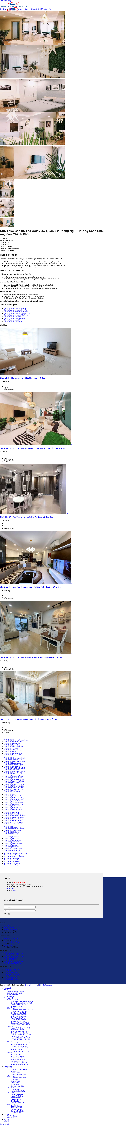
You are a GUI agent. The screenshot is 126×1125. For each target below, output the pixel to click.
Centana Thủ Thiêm (17, 1111)
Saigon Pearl (15, 1081)
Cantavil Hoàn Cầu (17, 1086)
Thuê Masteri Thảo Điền (12, 969)
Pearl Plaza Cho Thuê (18, 1018)
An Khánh (10, 1093)
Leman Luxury (15, 1073)
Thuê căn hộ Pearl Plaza (12, 751)
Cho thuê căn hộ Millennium (13, 321)
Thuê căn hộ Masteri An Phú (13, 778)
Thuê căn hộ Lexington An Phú (14, 799)
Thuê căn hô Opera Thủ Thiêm (14, 773)
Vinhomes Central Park (11, 938)
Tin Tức (6, 1114)
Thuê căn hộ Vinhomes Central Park (15, 740)
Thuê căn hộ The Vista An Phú (14, 801)
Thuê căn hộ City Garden (12, 743)
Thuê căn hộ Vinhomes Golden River (16, 758)
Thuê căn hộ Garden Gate (12, 812)
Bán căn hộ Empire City (11, 860)
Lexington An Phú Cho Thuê (20, 1051)
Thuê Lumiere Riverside (11, 974)
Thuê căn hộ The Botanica (12, 830)
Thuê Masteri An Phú (10, 971)
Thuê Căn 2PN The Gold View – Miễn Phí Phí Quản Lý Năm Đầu (26, 517)
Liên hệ (6, 1121)
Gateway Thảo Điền (17, 1103)
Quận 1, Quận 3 (12, 1000)
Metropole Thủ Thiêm (18, 1091)
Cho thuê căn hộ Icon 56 (12, 320)
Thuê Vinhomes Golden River (13, 956)
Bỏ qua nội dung (5, 1)
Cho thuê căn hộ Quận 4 (22, 9)
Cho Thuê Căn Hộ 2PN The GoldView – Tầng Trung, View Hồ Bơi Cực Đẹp (31, 657)
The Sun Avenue (16, 1107)
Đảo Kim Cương (16, 1106)
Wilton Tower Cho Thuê (18, 1019)
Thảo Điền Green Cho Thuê (20, 1033)
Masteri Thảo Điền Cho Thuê (20, 1028)
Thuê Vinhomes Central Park (13, 953)
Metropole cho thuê (17, 1061)
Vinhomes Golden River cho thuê (22, 1001)
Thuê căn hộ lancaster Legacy (13, 764)
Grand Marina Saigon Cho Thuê (21, 1003)
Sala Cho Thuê (16, 1054)
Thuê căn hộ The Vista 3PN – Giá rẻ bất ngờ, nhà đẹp (22, 378)
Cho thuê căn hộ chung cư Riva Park (16, 310)
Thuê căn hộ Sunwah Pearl (13, 741)
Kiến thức (10, 1117)
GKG (14, 890)
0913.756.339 (4, 1124)
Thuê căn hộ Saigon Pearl (12, 745)
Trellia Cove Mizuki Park (12, 926)
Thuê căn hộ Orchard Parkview (14, 819)
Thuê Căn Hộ (8, 998)
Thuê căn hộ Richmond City (13, 753)
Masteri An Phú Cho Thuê (19, 1044)
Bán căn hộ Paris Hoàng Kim (13, 855)
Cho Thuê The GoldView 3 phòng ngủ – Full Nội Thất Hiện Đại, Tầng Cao (30, 587)
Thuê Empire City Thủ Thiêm (13, 961)
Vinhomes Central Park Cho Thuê (22, 1010)
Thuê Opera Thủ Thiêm (11, 955)
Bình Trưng (11, 1104)
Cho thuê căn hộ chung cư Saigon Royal (17, 313)
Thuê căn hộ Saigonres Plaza (13, 755)
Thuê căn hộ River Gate (11, 847)
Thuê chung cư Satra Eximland (14, 824)
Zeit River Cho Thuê (17, 1058)
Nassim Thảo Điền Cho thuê (20, 1038)
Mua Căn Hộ (8, 1066)
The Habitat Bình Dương (15, 991)
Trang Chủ (7, 988)
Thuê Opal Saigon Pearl (19, 1016)
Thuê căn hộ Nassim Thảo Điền (14, 784)
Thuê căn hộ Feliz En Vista (12, 807)
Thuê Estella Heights (10, 977)
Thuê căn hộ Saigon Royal (12, 840)
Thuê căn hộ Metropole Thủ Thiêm (15, 771)
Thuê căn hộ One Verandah (13, 809)
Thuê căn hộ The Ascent (12, 791)
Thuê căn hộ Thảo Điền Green (14, 788)
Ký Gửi (6, 1119)
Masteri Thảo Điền (17, 1096)
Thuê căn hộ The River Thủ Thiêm (15, 768)
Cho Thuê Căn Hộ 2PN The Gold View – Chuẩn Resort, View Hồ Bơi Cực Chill (32, 448)
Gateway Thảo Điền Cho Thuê (21, 1034)
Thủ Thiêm (10, 1053)
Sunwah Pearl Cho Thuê (19, 1011)
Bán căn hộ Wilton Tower (12, 861)
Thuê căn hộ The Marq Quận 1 (14, 760)
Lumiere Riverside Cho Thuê (20, 1043)
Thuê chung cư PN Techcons (13, 822)
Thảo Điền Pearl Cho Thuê (20, 1031)
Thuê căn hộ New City (11, 834)
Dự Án (6, 990)
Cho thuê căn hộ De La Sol (12, 316)
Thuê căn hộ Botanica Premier (14, 829)
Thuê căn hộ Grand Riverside (13, 843)
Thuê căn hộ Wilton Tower (12, 750)
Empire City (15, 1089)
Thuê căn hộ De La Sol (11, 838)
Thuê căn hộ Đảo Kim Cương (13, 804)
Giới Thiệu (10, 888)
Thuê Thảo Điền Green (11, 979)
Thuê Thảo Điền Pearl (11, 972)
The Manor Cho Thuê (18, 1021)
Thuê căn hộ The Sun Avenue (13, 802)
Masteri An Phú (16, 1098)
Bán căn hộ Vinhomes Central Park (15, 853)
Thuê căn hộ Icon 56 (10, 845)
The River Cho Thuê (17, 1056)
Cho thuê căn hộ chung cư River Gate (16, 311)
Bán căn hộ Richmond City (12, 863)
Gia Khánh (3, 9)
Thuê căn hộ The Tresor (11, 842)
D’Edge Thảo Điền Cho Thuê (20, 1039)
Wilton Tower (15, 1084)
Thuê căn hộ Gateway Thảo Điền (14, 781)
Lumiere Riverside (17, 1094)
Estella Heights (16, 1099)
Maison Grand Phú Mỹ (11, 929)
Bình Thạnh (11, 1008)
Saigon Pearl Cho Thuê (19, 1014)
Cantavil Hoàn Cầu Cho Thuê (21, 1024)
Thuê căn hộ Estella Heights (13, 796)
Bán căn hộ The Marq (11, 865)
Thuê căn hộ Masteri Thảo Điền (14, 776)
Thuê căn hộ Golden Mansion (13, 814)
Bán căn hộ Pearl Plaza (11, 858)
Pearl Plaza (15, 1083)
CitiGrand (10, 996)
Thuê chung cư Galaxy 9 (12, 850)
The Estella (15, 1101)
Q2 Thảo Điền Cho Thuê (19, 1036)
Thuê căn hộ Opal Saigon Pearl (14, 746)
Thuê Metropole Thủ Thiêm (12, 963)
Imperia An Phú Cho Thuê (19, 1048)
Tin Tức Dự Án (12, 1116)
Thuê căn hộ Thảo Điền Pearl (13, 789)
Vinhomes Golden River (11, 942)
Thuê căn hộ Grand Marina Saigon (15, 761)
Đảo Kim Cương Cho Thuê (20, 1063)
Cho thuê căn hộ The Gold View (41, 9)
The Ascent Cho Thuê (18, 1029)
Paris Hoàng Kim (9, 927)
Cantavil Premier (16, 1109)
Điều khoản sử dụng (45, 985)
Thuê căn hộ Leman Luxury (13, 763)
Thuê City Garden (9, 960)
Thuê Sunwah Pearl (10, 958)
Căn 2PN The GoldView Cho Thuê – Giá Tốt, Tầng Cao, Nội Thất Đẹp (28, 719)
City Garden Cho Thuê (18, 1013)
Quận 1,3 (10, 1068)
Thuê (10, 9)
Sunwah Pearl (8, 945)
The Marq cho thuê (17, 1006)
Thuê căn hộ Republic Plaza (13, 827)
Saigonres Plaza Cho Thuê (20, 1023)
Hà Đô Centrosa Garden (19, 1074)
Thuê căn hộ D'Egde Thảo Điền (14, 786)
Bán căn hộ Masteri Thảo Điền (14, 856)
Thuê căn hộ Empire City (12, 766)
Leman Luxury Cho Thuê (19, 1005)
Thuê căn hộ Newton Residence (14, 817)
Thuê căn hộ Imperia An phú (13, 797)
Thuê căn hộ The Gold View (13, 848)
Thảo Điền (10, 1026)
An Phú (9, 1041)
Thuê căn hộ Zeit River (11, 769)
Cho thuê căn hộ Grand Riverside (15, 318)
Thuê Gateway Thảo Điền (12, 976)
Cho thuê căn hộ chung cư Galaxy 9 (15, 308)
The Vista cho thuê (17, 1049)
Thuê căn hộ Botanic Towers (13, 820)
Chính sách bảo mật (31, 985)
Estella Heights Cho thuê (19, 1046)
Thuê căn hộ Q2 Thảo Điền (12, 783)
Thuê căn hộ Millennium (11, 837)
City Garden (15, 1079)
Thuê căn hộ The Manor (11, 748)
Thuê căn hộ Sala (9, 794)
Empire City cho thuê (18, 1059)
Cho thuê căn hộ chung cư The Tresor (16, 315)
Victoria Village (16, 1112)
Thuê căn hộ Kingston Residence (15, 815)
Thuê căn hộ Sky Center (12, 832)
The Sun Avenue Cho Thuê (20, 1064)
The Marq (14, 1071)
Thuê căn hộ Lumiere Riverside (14, 779)
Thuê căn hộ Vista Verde (12, 806)
